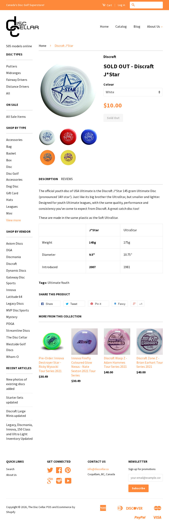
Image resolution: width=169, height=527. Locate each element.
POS (49, 507)
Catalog (121, 26)
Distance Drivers (17, 86)
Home (104, 26)
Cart (109, 5)
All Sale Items (16, 116)
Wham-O (12, 357)
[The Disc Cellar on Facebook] (59, 471)
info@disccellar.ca (98, 469)
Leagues (12, 206)
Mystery (11, 317)
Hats (9, 200)
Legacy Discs (15, 303)
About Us (154, 26)
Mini (9, 213)
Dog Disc (12, 186)
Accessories (14, 140)
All (8, 93)
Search (10, 469)
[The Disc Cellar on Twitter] (50, 471)
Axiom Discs (14, 243)
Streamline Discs (18, 330)
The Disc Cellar (16, 337)
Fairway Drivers (16, 80)
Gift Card (12, 193)
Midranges (13, 73)
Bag (9, 146)
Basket (11, 153)
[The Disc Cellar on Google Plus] (50, 482)
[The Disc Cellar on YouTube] (68, 482)
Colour (108, 84)
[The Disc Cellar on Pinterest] (68, 471)
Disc (9, 167)
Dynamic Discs (16, 270)
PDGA (10, 324)
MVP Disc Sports (17, 310)
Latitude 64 (14, 297)
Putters (11, 66)
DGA (9, 250)
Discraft (11, 264)
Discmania (13, 257)
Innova (11, 290)
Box (9, 160)
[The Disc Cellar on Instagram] (59, 482)
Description (48, 179)
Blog (137, 26)
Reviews (67, 179)
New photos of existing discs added (16, 384)
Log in (121, 5)
